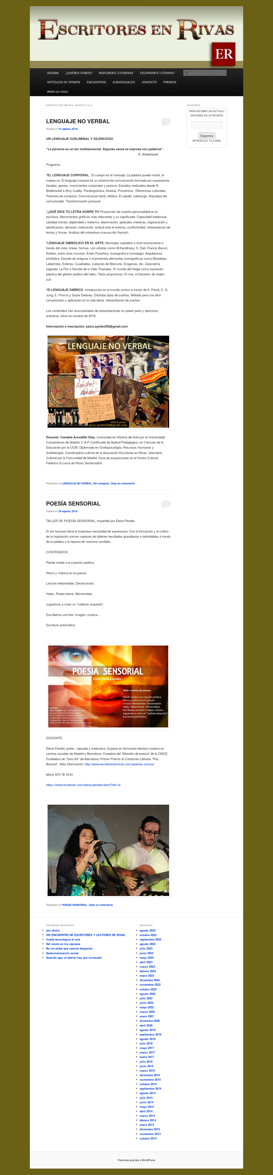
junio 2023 (146, 953)
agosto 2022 (147, 994)
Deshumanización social (62, 953)
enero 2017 (147, 1057)
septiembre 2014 (150, 1088)
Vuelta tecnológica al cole (63, 939)
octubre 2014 (148, 1084)
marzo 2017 (147, 1052)
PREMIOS (169, 82)
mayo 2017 (147, 1048)
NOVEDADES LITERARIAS (116, 73)
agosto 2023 (147, 944)
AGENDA (53, 73)
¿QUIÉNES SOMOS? (78, 73)
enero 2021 (147, 1016)
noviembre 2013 (150, 1134)
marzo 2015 (147, 1070)
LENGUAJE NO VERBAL (78, 121)
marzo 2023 (147, 966)
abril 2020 (146, 1025)
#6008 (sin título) (57, 91)
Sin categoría (101, 483)
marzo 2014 (147, 1116)
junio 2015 (146, 1066)
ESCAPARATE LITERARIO (157, 73)
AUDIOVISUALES (124, 82)
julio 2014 (146, 1098)
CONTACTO (149, 82)
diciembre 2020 (150, 1021)
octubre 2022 (148, 989)
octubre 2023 (148, 935)
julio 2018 (146, 1043)
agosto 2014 (147, 1093)
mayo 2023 (147, 957)
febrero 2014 (148, 1120)
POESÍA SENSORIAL (73, 503)
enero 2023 (147, 975)
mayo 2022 (147, 1007)
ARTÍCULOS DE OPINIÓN (63, 82)
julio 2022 (146, 998)
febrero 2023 (148, 971)
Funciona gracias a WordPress (136, 1160)
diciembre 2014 (150, 1075)
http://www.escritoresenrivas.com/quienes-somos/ (119, 764)
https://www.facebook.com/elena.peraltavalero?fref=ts (83, 784)
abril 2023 (146, 962)
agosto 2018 (147, 1039)
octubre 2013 (148, 1138)
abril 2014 (146, 1111)
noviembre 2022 (150, 984)
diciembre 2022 (150, 980)
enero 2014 (147, 1125)
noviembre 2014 (150, 1079)
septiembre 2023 (150, 939)
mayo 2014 (147, 1107)
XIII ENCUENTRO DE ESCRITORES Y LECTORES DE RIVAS (85, 935)
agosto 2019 (147, 1030)
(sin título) (53, 930)
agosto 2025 (147, 930)
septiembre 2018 (150, 1034)
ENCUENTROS (96, 82)
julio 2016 (146, 1061)
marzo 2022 (147, 1012)
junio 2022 (146, 1003)
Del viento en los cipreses (63, 944)
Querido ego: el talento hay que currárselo (74, 957)
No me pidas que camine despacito (69, 948)
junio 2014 (146, 1102)
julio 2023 (146, 948)
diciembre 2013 (150, 1129)
